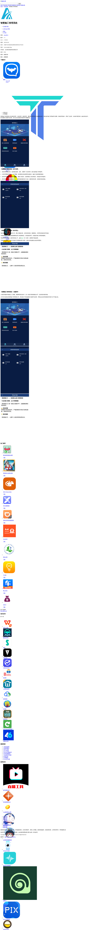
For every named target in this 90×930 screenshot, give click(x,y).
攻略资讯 (14, 5)
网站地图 (5, 827)
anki (6, 611)
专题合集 (18, 5)
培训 (22, 238)
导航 (15, 179)
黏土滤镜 (3, 611)
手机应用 (9, 5)
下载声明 (5, 821)
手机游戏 (5, 5)
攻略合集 (23, 5)
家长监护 (5, 817)
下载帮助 (5, 820)
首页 (2, 5)
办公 (6, 235)
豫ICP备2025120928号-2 (10, 836)
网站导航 (5, 826)
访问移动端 (5, 824)
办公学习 (6, 35)
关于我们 (5, 816)
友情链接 (5, 823)
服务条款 (5, 819)
